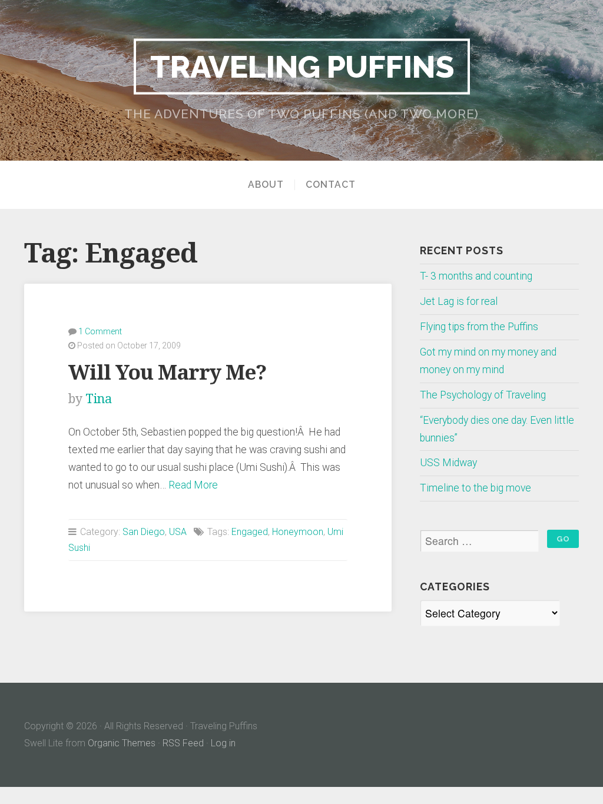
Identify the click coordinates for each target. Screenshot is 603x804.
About (266, 185)
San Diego (143, 531)
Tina (98, 398)
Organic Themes (121, 743)
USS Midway (448, 463)
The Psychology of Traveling (483, 395)
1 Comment (100, 331)
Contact (331, 185)
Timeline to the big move (475, 488)
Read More (193, 485)
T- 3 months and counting (476, 276)
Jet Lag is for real (459, 301)
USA (178, 531)
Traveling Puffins (301, 66)
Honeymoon (297, 531)
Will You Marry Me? (167, 372)
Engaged (249, 531)
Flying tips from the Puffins (479, 327)
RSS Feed (183, 743)
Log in (223, 743)
